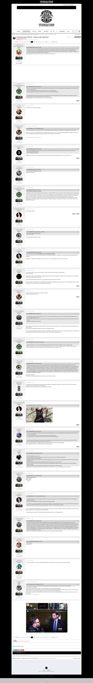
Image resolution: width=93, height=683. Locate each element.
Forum (18, 31)
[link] (28, 611)
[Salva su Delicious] (18, 650)
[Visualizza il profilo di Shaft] (19, 457)
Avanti (46, 637)
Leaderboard (62, 31)
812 (43, 637)
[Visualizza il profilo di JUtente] (19, 566)
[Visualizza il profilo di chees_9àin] (19, 235)
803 (22, 637)
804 (24, 637)
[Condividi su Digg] (16, 650)
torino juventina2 (20, 311)
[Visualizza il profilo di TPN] (19, 256)
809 (36, 637)
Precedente (17, 637)
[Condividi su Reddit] (20, 650)
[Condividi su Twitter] (13, 650)
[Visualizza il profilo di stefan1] (19, 435)
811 (41, 637)
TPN (36, 86)
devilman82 (38, 128)
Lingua (44, 670)
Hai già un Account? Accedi (68, 4)
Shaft (19, 450)
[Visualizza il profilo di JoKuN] (19, 173)
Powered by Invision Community (43, 671)
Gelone (19, 539)
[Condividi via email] (21, 650)
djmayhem (19, 382)
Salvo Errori (19, 45)
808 (34, 637)
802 (20, 637)
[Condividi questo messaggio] (79, 84)
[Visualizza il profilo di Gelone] (19, 545)
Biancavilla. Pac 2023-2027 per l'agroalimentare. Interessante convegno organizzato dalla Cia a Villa (46, 610)
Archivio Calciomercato (34, 39)
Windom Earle (19, 126)
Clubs (68, 31)
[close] (46, 678)
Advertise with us (51, 676)
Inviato (29, 84)
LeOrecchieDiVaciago (19, 209)
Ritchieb (37, 541)
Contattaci (46, 31)
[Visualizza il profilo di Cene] (19, 91)
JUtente (19, 560)
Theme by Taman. (51, 671)
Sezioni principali (26, 31)
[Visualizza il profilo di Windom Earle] (19, 132)
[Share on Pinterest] (23, 650)
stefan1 (19, 429)
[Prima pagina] (13, 42)
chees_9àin (19, 229)
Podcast (39, 31)
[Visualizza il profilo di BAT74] (19, 276)
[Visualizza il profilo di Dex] (19, 112)
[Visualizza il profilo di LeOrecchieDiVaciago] (19, 215)
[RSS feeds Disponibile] (79, 658)
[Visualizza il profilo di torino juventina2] (19, 317)
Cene (37, 47)
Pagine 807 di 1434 (54, 637)
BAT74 (19, 270)
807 (31, 637)
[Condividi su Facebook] (15, 650)
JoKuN (19, 167)
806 (29, 637)
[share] (65, 610)
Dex (20, 105)
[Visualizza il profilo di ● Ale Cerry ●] (19, 152)
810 (38, 637)
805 (27, 637)
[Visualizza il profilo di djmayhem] (19, 388)
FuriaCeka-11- (38, 231)
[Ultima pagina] (49, 42)
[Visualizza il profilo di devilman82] (19, 479)
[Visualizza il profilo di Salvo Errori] (19, 52)
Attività (34, 31)
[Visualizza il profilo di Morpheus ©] (14, 37)
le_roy (37, 405)
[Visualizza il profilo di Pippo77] (19, 588)
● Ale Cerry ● (19, 146)
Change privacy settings (43, 676)
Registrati (78, 4)
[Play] (54, 606)
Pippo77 (37, 453)
